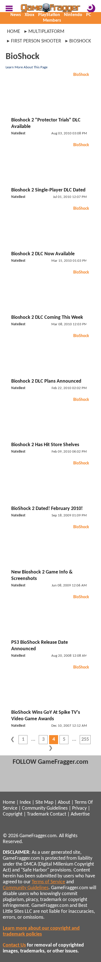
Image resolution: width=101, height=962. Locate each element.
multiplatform (46, 31)
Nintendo (73, 15)
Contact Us (14, 945)
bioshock (80, 41)
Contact (58, 814)
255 (85, 739)
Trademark (38, 814)
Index (25, 802)
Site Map (44, 802)
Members (52, 20)
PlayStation (49, 15)
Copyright (12, 814)
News (15, 15)
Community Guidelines (45, 808)
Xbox (29, 15)
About (64, 802)
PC (88, 15)
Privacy (79, 808)
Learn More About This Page (26, 67)
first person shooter (36, 41)
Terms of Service (48, 882)
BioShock (81, 75)
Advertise (80, 814)
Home (13, 31)
